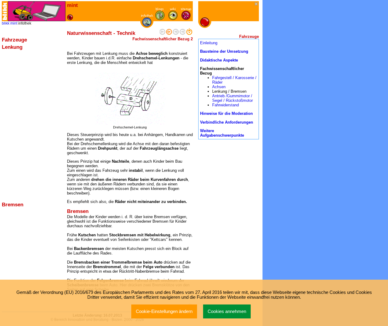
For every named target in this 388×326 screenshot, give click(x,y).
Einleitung (208, 43)
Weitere (207, 130)
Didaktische (211, 60)
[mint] (36, 11)
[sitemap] (186, 18)
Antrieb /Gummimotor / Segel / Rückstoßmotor (232, 98)
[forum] (160, 18)
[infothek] (147, 25)
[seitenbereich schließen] (256, 4)
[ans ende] (182, 33)
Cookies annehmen (227, 311)
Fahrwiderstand (225, 105)
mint (13, 23)
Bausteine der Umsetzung (224, 51)
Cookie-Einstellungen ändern (164, 311)
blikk (5, 23)
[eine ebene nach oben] (189, 33)
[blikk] (5, 11)
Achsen (219, 87)
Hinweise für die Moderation (226, 113)
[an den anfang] (162, 33)
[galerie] (173, 18)
